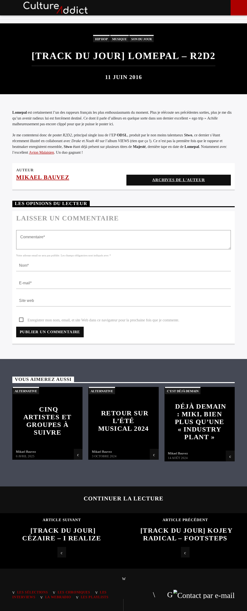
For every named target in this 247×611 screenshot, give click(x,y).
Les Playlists (95, 597)
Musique (119, 39)
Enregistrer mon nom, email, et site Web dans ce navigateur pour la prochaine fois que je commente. (103, 320)
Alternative (26, 391)
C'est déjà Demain (183, 391)
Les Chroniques (74, 592)
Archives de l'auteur (178, 180)
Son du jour (141, 39)
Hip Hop (101, 39)
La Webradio (58, 597)
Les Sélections (32, 592)
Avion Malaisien (41, 152)
